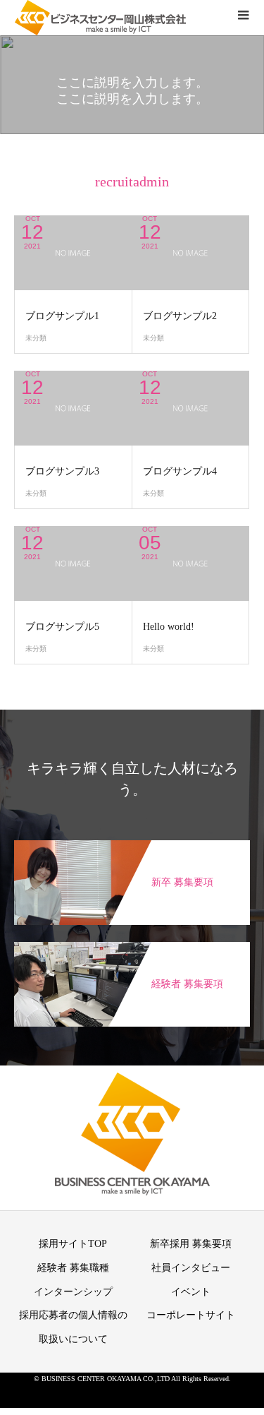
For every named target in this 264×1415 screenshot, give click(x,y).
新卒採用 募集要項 (191, 1243)
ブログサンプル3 (62, 471)
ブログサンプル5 (62, 626)
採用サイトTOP (73, 1243)
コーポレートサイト (190, 1315)
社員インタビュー (190, 1267)
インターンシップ (73, 1291)
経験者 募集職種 (73, 1267)
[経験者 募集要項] (132, 949)
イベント (190, 1291)
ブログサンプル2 (180, 316)
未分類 (35, 338)
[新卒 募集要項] (132, 847)
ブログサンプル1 (62, 316)
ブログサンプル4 (180, 471)
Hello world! (168, 626)
